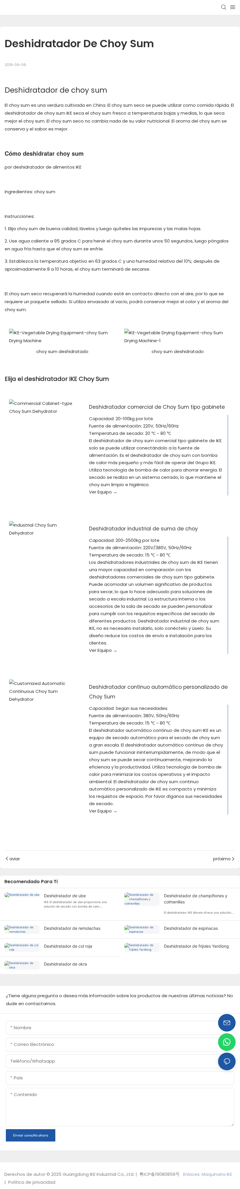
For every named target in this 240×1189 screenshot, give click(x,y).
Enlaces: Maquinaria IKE (208, 1174)
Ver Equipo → (103, 492)
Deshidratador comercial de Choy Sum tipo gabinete (157, 407)
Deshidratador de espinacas (191, 928)
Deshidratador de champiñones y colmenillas (195, 898)
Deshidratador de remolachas (72, 928)
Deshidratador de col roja (68, 946)
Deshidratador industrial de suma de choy (143, 528)
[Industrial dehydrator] (43, 529)
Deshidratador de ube (65, 895)
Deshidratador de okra (65, 963)
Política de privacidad (31, 1182)
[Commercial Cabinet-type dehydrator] (43, 407)
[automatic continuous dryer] (43, 691)
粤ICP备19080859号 (159, 1174)
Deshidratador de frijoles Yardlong (196, 946)
